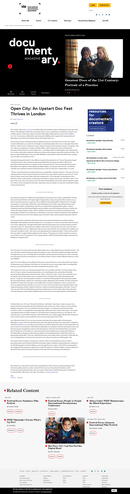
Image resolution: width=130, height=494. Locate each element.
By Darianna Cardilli (95, 428)
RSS (77, 471)
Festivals (13, 377)
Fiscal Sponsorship (25, 478)
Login (93, 5)
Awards (85, 476)
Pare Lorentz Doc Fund (26, 480)
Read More (91, 143)
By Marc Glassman (54, 452)
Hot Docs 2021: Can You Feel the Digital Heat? (65, 447)
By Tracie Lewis (94, 406)
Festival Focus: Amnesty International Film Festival (103, 423)
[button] (10, 66)
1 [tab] (67, 92)
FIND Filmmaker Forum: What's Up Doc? (24, 421)
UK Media (19, 377)
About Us (35, 471)
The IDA (22, 471)
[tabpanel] (94, 65)
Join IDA (105, 21)
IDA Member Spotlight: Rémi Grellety (99, 149)
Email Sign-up (54, 471)
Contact (83, 471)
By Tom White (11, 425)
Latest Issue (33, 93)
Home (6, 25)
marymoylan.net (52, 372)
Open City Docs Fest (29, 129)
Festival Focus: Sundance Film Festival (23, 402)
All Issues (22, 93)
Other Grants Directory (26, 484)
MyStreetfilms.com (21, 324)
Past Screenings (47, 482)
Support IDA (104, 5)
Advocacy (67, 21)
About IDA (25, 21)
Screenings (47, 476)
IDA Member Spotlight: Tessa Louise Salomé (101, 169)
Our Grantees (23, 482)
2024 (64, 478)
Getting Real (67, 476)
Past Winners (86, 486)
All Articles (11, 93)
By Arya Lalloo (52, 409)
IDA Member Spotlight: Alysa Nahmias (99, 140)
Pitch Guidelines (106, 484)
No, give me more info (46, 491)
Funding (22, 476)
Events (38, 21)
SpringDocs (46, 480)
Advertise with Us (68, 471)
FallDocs (45, 478)
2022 (64, 480)
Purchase (46, 93)
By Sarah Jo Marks (12, 406)
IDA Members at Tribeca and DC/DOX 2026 (101, 178)
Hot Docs (51, 456)
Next (75, 92)
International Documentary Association (30, 8)
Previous (65, 92)
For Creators (52, 21)
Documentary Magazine (86, 21)
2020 (64, 482)
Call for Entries (87, 484)
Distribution (11, 430)
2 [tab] (69, 92)
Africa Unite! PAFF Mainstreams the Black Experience (106, 402)
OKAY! (114, 490)
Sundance (18, 411)
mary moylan (18, 119)
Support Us (44, 471)
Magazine (105, 476)
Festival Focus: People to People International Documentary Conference (64, 403)
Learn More (105, 203)
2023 (84, 480)
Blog (28, 471)
